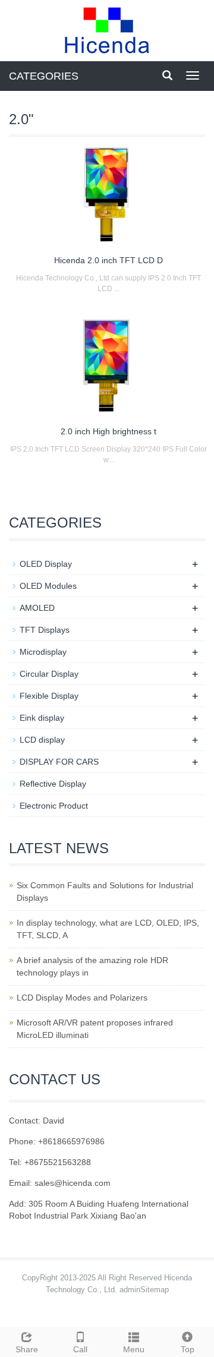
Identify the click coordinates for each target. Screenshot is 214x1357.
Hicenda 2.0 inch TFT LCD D (108, 260)
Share (26, 1349)
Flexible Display (49, 695)
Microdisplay (43, 652)
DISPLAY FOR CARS (59, 761)
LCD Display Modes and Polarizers (82, 997)
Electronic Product (54, 805)
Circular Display (49, 673)
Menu (133, 1349)
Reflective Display (53, 783)
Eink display (42, 717)
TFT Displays (45, 630)
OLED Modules (48, 586)
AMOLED (37, 608)
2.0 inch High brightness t (108, 431)
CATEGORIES (43, 76)
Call (80, 1349)
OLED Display (46, 564)
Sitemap (154, 1289)
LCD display (42, 739)
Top (187, 1349)
